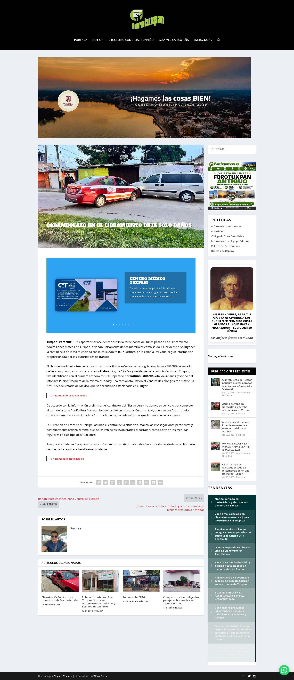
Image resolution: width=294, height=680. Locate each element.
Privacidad (217, 231)
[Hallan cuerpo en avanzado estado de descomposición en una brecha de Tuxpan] (215, 467)
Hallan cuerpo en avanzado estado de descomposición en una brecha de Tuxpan (235, 469)
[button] (284, 670)
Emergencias (203, 40)
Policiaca (89, 232)
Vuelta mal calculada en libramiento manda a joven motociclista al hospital (236, 426)
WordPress (100, 676)
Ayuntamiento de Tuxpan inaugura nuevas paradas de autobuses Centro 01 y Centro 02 (237, 384)
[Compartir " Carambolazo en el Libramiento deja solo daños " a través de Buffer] (139, 482)
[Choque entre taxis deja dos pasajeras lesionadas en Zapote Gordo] (181, 581)
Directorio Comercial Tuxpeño (131, 40)
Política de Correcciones (225, 246)
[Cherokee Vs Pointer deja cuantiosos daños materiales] (60, 581)
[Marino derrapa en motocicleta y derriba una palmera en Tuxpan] (215, 406)
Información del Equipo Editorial (230, 241)
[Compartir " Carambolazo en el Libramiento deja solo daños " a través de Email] (153, 482)
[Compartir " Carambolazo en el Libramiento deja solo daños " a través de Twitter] (105, 482)
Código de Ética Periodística (227, 236)
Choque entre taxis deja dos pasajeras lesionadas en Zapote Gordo (181, 600)
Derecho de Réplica (222, 251)
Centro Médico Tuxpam (147, 280)
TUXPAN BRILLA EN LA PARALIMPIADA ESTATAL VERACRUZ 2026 (235, 446)
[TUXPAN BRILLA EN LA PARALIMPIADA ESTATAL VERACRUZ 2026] (215, 446)
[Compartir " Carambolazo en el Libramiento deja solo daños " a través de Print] (160, 482)
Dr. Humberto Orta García (67, 458)
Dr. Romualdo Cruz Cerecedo (69, 395)
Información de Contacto (226, 226)
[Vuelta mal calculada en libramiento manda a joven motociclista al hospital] (215, 424)
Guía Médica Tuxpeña (174, 40)
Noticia (97, 40)
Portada (80, 40)
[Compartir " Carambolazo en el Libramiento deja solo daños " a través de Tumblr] (119, 482)
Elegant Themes (63, 676)
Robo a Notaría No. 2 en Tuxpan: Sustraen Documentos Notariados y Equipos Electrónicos (99, 602)
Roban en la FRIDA (134, 597)
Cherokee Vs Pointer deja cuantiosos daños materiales (60, 599)
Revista (56, 232)
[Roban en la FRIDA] (141, 581)
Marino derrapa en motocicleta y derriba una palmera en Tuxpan (236, 407)
